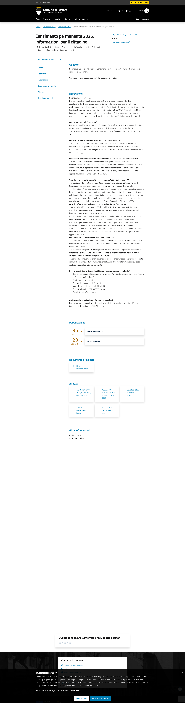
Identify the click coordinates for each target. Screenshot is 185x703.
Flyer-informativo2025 (82, 367)
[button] (49, 59)
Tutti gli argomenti (142, 19)
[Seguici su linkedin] (130, 10)
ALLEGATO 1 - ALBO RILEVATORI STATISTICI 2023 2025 (108, 394)
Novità (57, 18)
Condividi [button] (119, 34)
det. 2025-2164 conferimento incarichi (133, 393)
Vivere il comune (82, 18)
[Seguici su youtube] (126, 10)
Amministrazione (43, 18)
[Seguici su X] (122, 10)
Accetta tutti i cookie (100, 698)
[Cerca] (146, 10)
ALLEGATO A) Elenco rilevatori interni (82, 410)
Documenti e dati (64, 26)
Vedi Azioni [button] (132, 34)
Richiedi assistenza (70, 669)
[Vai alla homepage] (39, 10)
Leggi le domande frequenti (73, 665)
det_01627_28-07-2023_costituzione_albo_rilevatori (83, 393)
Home (38, 26)
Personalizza (81, 698)
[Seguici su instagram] (118, 10)
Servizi (67, 18)
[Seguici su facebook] (114, 10)
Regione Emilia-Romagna (43, 2)
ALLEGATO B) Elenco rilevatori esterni (107, 410)
